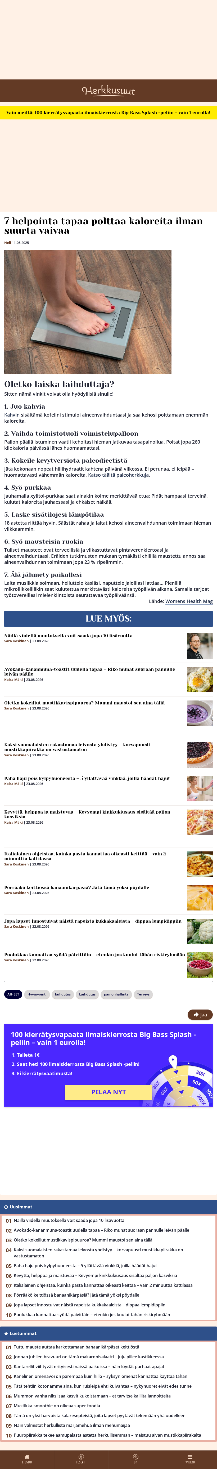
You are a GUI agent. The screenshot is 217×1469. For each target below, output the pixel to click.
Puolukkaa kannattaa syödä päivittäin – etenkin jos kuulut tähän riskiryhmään (94, 954)
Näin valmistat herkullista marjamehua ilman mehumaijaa (72, 1425)
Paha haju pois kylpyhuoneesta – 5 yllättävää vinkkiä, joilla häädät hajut (87, 778)
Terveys (143, 994)
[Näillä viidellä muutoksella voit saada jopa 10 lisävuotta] (200, 646)
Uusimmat (21, 1207)
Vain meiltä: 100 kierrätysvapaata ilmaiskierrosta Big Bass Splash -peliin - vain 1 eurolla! (108, 112)
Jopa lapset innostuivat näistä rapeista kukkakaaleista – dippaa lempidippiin (93, 921)
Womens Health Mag (189, 601)
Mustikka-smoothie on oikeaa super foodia (57, 1406)
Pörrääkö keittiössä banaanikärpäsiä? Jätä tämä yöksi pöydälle (76, 887)
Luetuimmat (23, 1333)
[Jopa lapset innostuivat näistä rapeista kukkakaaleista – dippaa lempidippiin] (200, 931)
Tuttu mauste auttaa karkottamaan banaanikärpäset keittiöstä (76, 1347)
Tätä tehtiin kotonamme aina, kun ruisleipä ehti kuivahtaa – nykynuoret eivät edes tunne (103, 1386)
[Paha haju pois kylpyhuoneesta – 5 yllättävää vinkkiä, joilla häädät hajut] (200, 788)
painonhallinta (116, 994)
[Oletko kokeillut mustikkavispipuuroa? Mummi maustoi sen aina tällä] (200, 713)
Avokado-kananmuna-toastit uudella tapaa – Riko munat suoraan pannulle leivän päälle (89, 672)
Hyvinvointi (37, 994)
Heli (7, 242)
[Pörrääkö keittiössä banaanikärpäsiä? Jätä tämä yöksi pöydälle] (200, 897)
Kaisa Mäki (13, 679)
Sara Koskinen (16, 640)
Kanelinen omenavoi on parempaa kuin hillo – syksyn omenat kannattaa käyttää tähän (100, 1376)
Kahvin (12, 415)
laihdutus (63, 994)
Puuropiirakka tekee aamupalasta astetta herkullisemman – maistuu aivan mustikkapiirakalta (107, 1435)
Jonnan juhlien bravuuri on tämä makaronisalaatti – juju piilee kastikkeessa (89, 1357)
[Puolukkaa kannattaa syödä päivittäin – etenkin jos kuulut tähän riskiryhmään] (200, 965)
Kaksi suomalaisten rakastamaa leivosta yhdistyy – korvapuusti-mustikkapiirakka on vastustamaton (78, 747)
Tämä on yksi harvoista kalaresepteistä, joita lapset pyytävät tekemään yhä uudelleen (100, 1415)
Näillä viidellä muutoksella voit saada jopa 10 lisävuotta (68, 635)
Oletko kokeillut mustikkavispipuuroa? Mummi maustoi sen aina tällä (84, 703)
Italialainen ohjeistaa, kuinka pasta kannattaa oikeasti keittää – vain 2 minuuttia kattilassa (85, 856)
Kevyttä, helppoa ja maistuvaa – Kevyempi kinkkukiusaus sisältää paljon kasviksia (87, 814)
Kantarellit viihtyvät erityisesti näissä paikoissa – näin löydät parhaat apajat (89, 1366)
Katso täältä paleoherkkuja (118, 475)
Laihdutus (87, 994)
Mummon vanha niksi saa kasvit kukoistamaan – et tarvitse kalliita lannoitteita (92, 1396)
